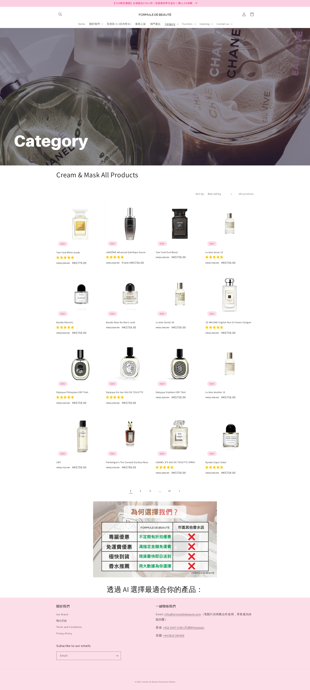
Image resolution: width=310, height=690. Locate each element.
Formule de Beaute (150, 682)
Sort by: (200, 193)
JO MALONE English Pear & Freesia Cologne (228, 322)
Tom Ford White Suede (68, 252)
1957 (58, 462)
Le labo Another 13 (215, 392)
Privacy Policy (64, 633)
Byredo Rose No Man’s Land (120, 322)
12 (169, 490)
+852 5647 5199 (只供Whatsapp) (183, 627)
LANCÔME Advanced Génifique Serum (125, 252)
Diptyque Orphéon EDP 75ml (171, 392)
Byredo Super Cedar (215, 462)
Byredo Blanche (64, 322)
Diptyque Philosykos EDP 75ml (72, 392)
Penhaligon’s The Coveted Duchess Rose (127, 462)
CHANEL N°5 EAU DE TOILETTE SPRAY (175, 462)
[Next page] (179, 491)
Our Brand (62, 614)
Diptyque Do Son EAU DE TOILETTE (124, 392)
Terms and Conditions (69, 627)
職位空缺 (61, 620)
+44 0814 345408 (173, 635)
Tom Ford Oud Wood (166, 252)
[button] (60, 14)
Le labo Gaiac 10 (214, 252)
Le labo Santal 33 (165, 322)
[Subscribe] (117, 656)
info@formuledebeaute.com (182, 614)
